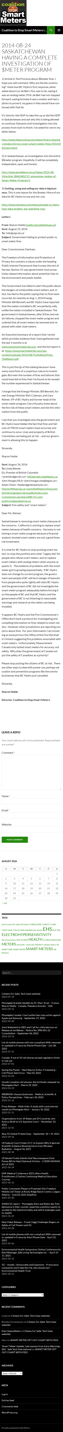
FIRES (25, 940)
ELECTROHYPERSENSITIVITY (27, 934)
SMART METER (19, 949)
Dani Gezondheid (11, 1331)
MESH (48, 940)
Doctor (39, 930)
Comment (8, 752)
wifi (54, 949)
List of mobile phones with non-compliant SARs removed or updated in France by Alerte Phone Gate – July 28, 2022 (31, 1045)
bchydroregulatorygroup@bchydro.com (24, 492)
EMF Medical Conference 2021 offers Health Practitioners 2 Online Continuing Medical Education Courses (29, 1176)
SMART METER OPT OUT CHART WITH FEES (34, 1340)
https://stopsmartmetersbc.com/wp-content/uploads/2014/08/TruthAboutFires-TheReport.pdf (27, 354)
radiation (47, 945)
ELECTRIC (56, 930)
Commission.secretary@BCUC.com (22, 496)
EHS (47, 929)
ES (22, 940)
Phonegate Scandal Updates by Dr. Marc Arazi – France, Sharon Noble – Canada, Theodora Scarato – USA (30, 1004)
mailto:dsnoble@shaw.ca (40, 224)
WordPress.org (9, 1412)
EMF (18, 940)
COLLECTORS (19, 930)
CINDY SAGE (7, 930)
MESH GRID (56, 940)
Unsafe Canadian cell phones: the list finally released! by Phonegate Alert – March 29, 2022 (31, 1083)
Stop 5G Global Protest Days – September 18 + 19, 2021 (30, 1133)
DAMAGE (29, 930)
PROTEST (39, 945)
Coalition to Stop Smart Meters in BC (24, 30)
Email (6, 810)
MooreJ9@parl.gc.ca (13, 488)
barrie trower (7, 924)
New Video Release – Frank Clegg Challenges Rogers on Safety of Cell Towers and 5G (30, 1224)
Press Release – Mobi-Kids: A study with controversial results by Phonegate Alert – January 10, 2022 (30, 1108)
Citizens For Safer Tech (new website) (21, 993)
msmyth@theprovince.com (41, 488)
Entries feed (8, 1400)
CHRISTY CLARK (49, 924)
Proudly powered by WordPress (16, 1428)
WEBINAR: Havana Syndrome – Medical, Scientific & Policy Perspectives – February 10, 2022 (29, 1096)
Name (6, 796)
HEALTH (35, 939)
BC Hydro (17, 924)
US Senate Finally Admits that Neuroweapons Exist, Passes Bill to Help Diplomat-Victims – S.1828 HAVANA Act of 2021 (31, 1161)
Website (6, 824)
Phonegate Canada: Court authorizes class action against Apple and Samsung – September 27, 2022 (31, 1016)
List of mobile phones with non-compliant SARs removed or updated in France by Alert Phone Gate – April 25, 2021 (31, 1237)
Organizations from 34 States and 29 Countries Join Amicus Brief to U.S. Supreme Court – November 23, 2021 (29, 1121)
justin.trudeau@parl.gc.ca (16, 500)
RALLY (53, 945)
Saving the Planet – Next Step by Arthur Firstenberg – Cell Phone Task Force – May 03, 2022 (29, 1071)
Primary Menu (59, 30)
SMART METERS (39, 948)
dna (34, 930)
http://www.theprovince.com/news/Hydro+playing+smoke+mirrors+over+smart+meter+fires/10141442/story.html (31, 143)
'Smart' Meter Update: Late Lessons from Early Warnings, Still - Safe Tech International (31, 1348)
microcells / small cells (25, 945)
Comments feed (10, 1406)
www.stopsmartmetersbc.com (19, 346)
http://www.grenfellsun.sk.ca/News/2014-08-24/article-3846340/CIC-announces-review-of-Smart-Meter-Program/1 (29, 176)
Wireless (5, 953)
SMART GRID (7, 949)
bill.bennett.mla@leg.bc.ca (42, 476)
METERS (9, 944)
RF (58, 945)
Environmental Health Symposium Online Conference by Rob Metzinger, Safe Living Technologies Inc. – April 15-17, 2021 (31, 1252)
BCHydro (25, 924)
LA (44, 940)
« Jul (5, 903)
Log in (5, 1394)
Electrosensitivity (9, 940)
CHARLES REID (35, 924)
